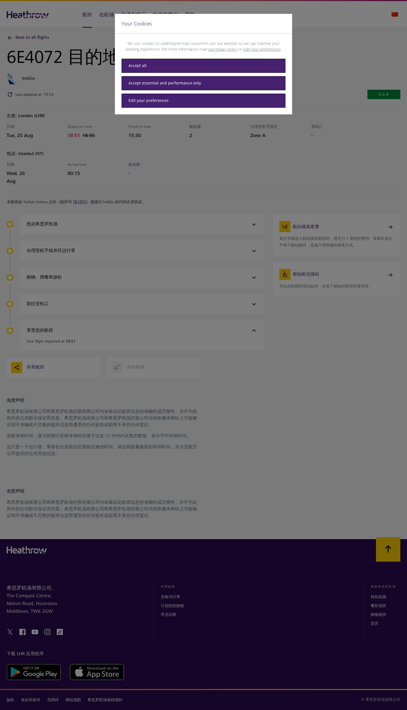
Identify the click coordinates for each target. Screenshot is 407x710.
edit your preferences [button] (262, 49)
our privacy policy (223, 49)
